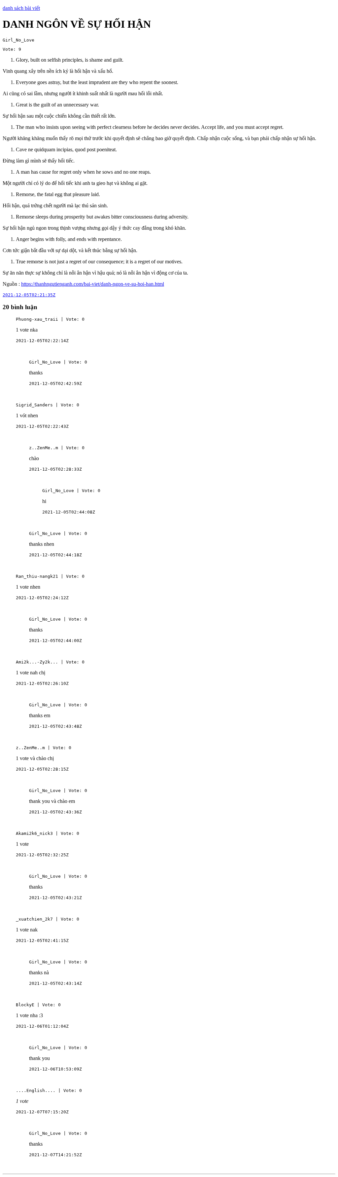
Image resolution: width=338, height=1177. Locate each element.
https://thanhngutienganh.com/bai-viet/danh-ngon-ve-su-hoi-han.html (92, 284)
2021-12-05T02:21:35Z (29, 294)
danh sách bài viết (21, 8)
